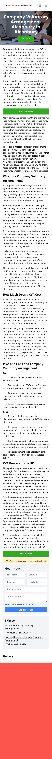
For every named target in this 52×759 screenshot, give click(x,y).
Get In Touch (26, 553)
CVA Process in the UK (15, 644)
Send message (26, 609)
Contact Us (26, 38)
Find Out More (26, 111)
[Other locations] (40, 5)
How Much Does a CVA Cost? (18, 632)
